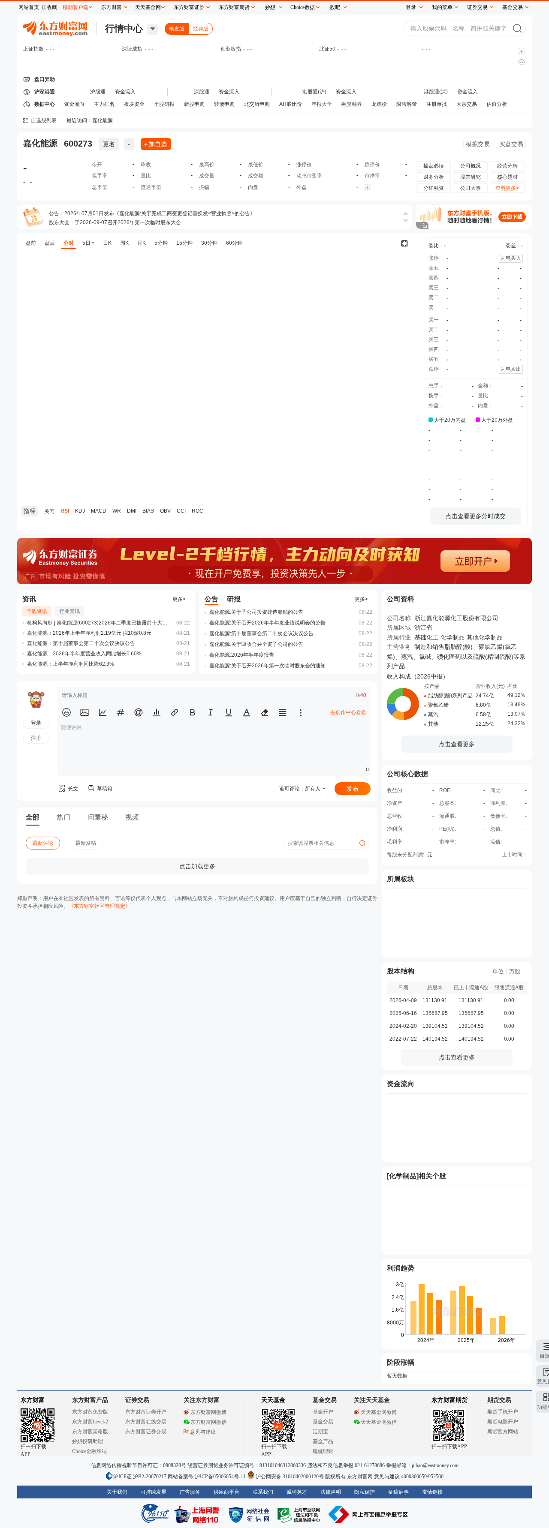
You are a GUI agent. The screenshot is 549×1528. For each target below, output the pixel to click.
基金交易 (323, 1422)
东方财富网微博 (208, 1412)
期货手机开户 (502, 1412)
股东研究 (470, 177)
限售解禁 (406, 104)
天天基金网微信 (379, 1422)
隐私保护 (364, 1492)
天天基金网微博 (379, 1412)
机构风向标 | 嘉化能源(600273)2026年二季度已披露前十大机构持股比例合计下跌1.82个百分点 (98, 623)
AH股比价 (290, 104)
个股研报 (164, 104)
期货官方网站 (502, 1432)
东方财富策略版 (90, 1432)
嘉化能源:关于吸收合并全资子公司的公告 (256, 644)
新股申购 (194, 104)
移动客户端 (75, 7)
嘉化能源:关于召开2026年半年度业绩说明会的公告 (267, 623)
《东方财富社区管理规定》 (99, 906)
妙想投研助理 (87, 1441)
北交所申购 (257, 104)
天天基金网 (148, 7)
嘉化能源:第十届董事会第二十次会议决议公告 (261, 633)
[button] (66, 712)
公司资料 (400, 599)
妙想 (270, 7)
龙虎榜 (379, 104)
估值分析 (496, 104)
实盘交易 (511, 144)
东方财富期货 (449, 1400)
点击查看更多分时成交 (476, 516)
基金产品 (323, 1441)
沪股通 (98, 92)
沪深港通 (44, 92)
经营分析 (507, 166)
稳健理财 (323, 1451)
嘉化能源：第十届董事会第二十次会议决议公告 (81, 643)
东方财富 (33, 1400)
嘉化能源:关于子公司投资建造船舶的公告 (256, 612)
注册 (36, 738)
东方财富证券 (189, 7)
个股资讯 (37, 611)
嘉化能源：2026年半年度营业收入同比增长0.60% (84, 654)
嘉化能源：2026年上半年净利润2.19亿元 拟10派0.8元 (89, 633)
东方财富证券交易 (145, 1432)
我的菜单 (442, 7)
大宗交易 (466, 104)
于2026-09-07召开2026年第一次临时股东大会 (128, 222)
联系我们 (263, 1492)
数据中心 (44, 104)
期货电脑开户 (502, 1422)
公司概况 (470, 166)
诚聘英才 (297, 1492)
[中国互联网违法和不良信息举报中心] (368, 1514)
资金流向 (74, 104)
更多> (179, 599)
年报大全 (321, 104)
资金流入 (125, 92)
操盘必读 (433, 166)
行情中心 (124, 28)
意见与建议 (203, 1432)
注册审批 (436, 104)
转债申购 (224, 104)
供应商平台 (226, 1492)
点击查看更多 (457, 744)
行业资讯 (69, 611)
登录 (411, 7)
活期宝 (320, 1432)
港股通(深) (436, 92)
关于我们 (117, 1492)
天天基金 (273, 1400)
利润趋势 (400, 1268)
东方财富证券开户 (145, 1412)
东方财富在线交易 (145, 1422)
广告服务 (190, 1492)
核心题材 (507, 177)
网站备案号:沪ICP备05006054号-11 (207, 1477)
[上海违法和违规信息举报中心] (300, 1514)
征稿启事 (398, 1492)
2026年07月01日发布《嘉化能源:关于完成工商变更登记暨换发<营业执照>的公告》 (159, 213)
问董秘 (97, 817)
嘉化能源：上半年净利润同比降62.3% (70, 664)
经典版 (200, 29)
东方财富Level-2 (90, 1422)
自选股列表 (44, 120)
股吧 (335, 7)
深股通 (201, 92)
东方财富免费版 (90, 1412)
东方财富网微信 (208, 1422)
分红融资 (433, 188)
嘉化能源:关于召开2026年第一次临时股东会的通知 (267, 666)
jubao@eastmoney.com (435, 1465)
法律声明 (330, 1492)
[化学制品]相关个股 (416, 1176)
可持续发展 (153, 1492)
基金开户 (323, 1412)
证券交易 (477, 7)
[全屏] (404, 243)
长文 (73, 789)
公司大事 (470, 188)
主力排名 (104, 104)
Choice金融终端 (89, 1451)
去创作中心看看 (348, 712)
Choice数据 (302, 7)
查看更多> (507, 188)
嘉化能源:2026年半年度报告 (241, 655)
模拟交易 (478, 144)
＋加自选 (155, 144)
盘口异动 (44, 79)
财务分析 (433, 177)
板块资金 (134, 104)
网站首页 (28, 7)
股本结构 (400, 971)
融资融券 (351, 104)
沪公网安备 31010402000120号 (290, 1477)
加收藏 (49, 7)
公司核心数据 (407, 774)
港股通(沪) (314, 92)
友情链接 (432, 1492)
